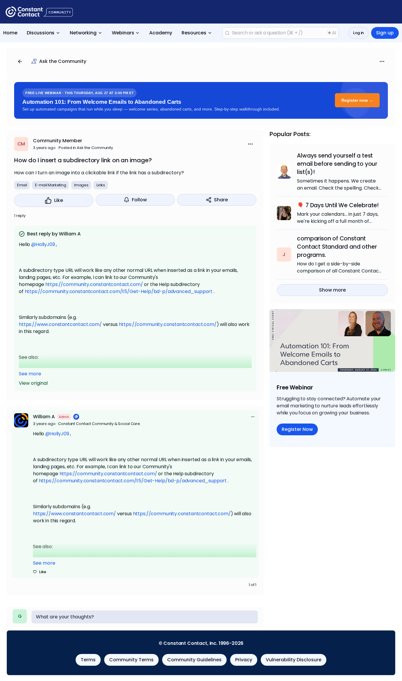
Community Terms (131, 659)
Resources (194, 32)
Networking (83, 32)
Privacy (243, 659)
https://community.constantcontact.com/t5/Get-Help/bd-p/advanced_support (119, 291)
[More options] (252, 416)
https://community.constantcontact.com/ (94, 284)
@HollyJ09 (43, 244)
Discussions (40, 32)
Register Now (297, 429)
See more (30, 373)
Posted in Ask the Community (86, 147)
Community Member (57, 140)
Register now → (357, 100)
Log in (358, 33)
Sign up (385, 32)
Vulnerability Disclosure (293, 659)
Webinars (123, 32)
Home (10, 32)
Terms (88, 659)
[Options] (382, 61)
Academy (160, 32)
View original (33, 383)
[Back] (20, 61)
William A (44, 416)
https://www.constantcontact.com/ (60, 324)
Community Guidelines (194, 659)
